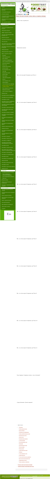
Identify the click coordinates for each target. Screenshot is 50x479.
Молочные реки (4, 41)
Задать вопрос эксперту (6, 206)
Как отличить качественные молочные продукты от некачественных (8, 44)
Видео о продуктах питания (6, 53)
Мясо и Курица (5, 58)
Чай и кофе (4, 71)
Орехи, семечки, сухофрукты (7, 91)
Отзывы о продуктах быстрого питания (25, 464)
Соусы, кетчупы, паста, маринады (8, 83)
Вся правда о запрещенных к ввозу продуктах (8, 185)
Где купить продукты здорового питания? (7, 190)
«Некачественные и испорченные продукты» (26, 466)
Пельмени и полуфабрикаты (7, 60)
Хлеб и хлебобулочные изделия (7, 61)
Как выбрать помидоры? (6, 136)
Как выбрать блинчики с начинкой (8, 112)
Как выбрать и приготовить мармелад (8, 166)
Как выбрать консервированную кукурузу (7, 131)
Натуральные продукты (6, 30)
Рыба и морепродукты (6, 56)
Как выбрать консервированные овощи (7, 118)
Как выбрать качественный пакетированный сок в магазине (7, 143)
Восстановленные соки (6, 69)
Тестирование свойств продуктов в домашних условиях (8, 16)
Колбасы (3, 79)
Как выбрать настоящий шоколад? (8, 154)
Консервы (4, 55)
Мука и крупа (21, 448)
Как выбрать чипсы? (5, 164)
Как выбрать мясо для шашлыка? (7, 97)
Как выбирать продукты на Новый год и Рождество (8, 47)
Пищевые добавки (5, 179)
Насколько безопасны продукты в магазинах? (7, 9)
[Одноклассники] (27, 14)
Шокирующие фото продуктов (7, 51)
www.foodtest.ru (46, 475)
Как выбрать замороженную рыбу (8, 107)
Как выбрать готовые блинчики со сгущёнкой (8, 115)
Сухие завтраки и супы (6, 80)
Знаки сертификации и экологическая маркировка (7, 174)
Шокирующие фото (5, 49)
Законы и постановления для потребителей (7, 182)
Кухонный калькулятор (6, 202)
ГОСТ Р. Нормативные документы (8, 176)
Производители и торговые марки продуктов (7, 198)
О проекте (3, 208)
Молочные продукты (6, 63)
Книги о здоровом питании (6, 200)
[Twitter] (25, 14)
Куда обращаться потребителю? (7, 204)
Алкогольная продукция (6, 77)
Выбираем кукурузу (5, 128)
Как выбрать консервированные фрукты (7, 124)
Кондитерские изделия (6, 72)
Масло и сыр (4, 64)
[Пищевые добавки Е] (8, 215)
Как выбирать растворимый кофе (7, 158)
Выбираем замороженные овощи (7, 126)
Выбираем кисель (5, 168)
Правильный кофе (5, 160)
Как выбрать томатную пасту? (7, 138)
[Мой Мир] (28, 14)
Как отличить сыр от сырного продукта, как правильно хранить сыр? (8, 150)
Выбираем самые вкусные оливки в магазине (8, 121)
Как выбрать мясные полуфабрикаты (8, 95)
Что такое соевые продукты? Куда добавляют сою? (8, 35)
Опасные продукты (5, 25)
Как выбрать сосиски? (5, 99)
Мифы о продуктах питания (6, 32)
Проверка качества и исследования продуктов (8, 19)
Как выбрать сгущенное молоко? (7, 147)
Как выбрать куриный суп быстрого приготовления (8, 105)
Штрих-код (4, 178)
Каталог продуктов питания (6, 195)
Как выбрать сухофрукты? (6, 140)
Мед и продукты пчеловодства (7, 88)
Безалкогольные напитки (6, 66)
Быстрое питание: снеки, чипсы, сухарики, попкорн (7, 86)
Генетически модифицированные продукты (7, 28)
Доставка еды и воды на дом (7, 39)
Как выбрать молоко (5, 145)
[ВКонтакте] (24, 14)
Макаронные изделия (6, 89)
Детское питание (22, 440)
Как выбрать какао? (5, 156)
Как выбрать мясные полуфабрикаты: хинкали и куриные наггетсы (8, 102)
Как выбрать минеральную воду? (7, 162)
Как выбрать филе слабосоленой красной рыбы (7, 110)
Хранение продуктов (5, 37)
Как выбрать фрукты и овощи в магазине (7, 134)
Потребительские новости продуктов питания (8, 193)
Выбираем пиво (4, 93)
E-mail (31, 478)
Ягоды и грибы (5, 74)
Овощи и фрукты (5, 82)
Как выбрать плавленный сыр (7, 152)
